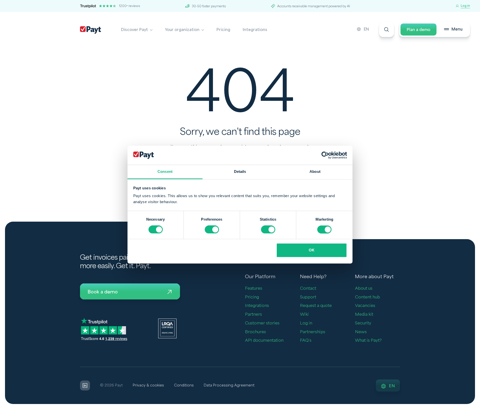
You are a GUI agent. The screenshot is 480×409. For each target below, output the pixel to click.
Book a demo (103, 292)
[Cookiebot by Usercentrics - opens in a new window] (325, 155)
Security (363, 323)
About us (363, 288)
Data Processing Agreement (229, 385)
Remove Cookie (477, 406)
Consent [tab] (165, 172)
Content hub (367, 297)
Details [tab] (240, 172)
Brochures (255, 331)
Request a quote (316, 305)
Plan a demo (418, 30)
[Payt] (90, 30)
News (361, 331)
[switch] (212, 229)
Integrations (255, 30)
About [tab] (315, 172)
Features (253, 288)
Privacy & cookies (148, 385)
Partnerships (312, 331)
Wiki (304, 314)
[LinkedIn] (85, 385)
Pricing (223, 30)
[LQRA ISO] (167, 328)
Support (308, 297)
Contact (308, 288)
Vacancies (365, 305)
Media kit (364, 314)
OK (311, 250)
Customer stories (262, 323)
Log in (306, 323)
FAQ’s (306, 340)
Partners (253, 314)
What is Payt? (368, 340)
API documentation (264, 340)
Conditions (184, 385)
